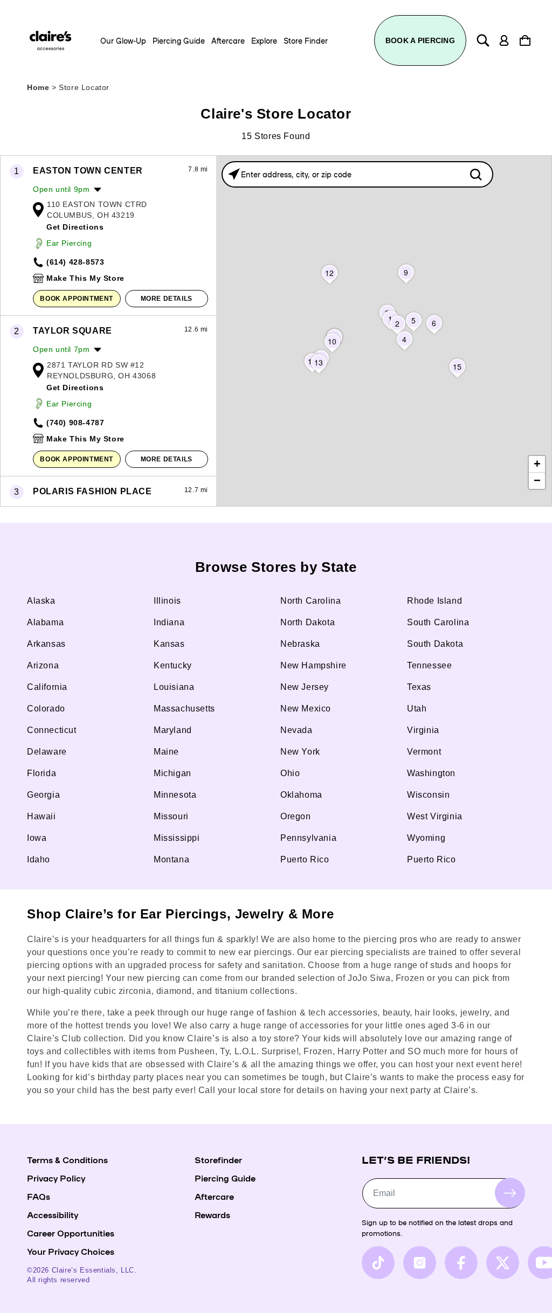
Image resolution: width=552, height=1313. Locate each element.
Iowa (36, 837)
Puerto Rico (304, 859)
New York (300, 751)
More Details (166, 298)
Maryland (173, 730)
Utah (416, 708)
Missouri (171, 816)
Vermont (424, 751)
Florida (41, 773)
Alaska (41, 600)
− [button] (537, 480)
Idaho (38, 859)
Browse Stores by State (276, 567)
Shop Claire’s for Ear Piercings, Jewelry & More (180, 914)
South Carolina (438, 622)
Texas (419, 687)
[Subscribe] (510, 1193)
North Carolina (310, 600)
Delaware (47, 751)
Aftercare (214, 1196)
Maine (166, 751)
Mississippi (177, 837)
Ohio (290, 773)
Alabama (45, 622)
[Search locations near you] (234, 174)
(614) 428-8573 (75, 262)
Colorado (46, 708)
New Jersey (304, 687)
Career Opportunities (70, 1233)
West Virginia (435, 816)
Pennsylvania (308, 837)
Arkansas (46, 643)
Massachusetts (184, 708)
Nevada (296, 730)
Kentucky (173, 665)
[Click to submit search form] (475, 174)
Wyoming (426, 837)
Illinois (167, 600)
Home (38, 87)
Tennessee (429, 665)
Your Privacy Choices (70, 1251)
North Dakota (307, 622)
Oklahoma (301, 794)
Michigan (172, 773)
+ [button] (537, 464)
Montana (171, 859)
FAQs (38, 1196)
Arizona (43, 665)
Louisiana (174, 687)
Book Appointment (76, 298)
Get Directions (75, 227)
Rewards (212, 1214)
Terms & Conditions (67, 1159)
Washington (431, 773)
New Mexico (305, 708)
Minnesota (175, 794)
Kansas (169, 643)
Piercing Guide (225, 1178)
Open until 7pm (61, 349)
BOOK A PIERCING (420, 40)
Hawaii (41, 816)
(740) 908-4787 (75, 422)
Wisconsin (428, 794)
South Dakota (435, 643)
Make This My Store (85, 278)
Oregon (295, 816)
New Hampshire (313, 665)
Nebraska (300, 643)
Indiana (169, 622)
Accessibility (52, 1214)
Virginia (423, 730)
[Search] (483, 40)
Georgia (43, 794)
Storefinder (218, 1159)
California (47, 687)
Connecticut (52, 730)
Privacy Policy (56, 1178)
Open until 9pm (61, 189)
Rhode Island (434, 600)
